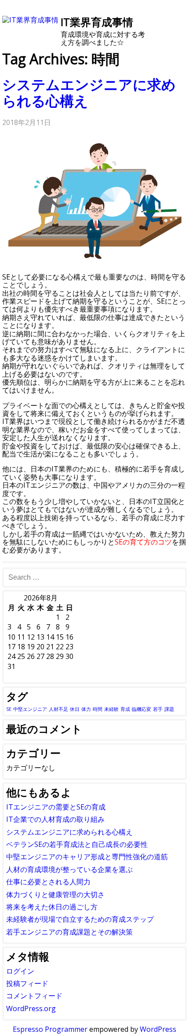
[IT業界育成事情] (30, 20)
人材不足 (58, 709)
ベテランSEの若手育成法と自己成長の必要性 (77, 844)
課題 (169, 709)
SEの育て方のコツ (143, 542)
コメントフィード (34, 996)
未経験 (111, 709)
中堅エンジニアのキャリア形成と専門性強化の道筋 (87, 856)
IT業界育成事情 (97, 22)
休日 (75, 709)
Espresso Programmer (50, 1029)
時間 (97, 709)
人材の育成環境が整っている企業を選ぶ (69, 869)
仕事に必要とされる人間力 (48, 882)
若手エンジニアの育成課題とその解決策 (69, 932)
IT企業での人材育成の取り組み (55, 819)
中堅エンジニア (30, 709)
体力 (86, 709)
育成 (125, 709)
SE (8, 709)
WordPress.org (31, 1008)
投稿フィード (27, 983)
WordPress (158, 1029)
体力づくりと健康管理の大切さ (55, 894)
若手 (158, 709)
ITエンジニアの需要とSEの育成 (55, 807)
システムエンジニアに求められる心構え (89, 92)
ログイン (20, 971)
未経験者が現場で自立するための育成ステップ (80, 919)
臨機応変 (141, 709)
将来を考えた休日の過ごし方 (52, 907)
